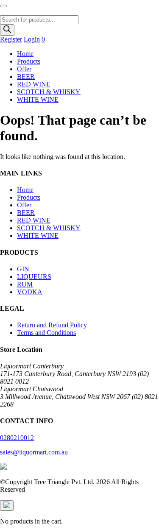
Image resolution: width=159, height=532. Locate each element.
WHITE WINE (38, 99)
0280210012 (17, 437)
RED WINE (33, 84)
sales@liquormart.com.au (34, 452)
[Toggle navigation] (3, 6)
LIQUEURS (34, 276)
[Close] (7, 505)
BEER (26, 76)
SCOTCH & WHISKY (49, 91)
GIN (23, 269)
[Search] (7, 30)
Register (11, 39)
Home (25, 53)
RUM (25, 284)
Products (28, 61)
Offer (24, 68)
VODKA (29, 291)
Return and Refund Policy (52, 325)
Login (32, 39)
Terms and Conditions (46, 332)
